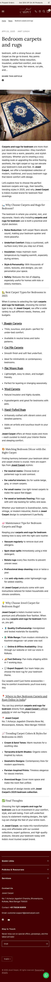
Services (6, 878)
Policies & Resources (13, 869)
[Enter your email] (46, 944)
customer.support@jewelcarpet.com (23, 913)
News (10, 21)
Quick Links (8, 861)
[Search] (44, 11)
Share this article (12, 76)
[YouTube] (10, 920)
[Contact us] (46, 975)
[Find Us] (40, 11)
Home (4, 21)
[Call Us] (36, 11)
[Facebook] (3, 80)
